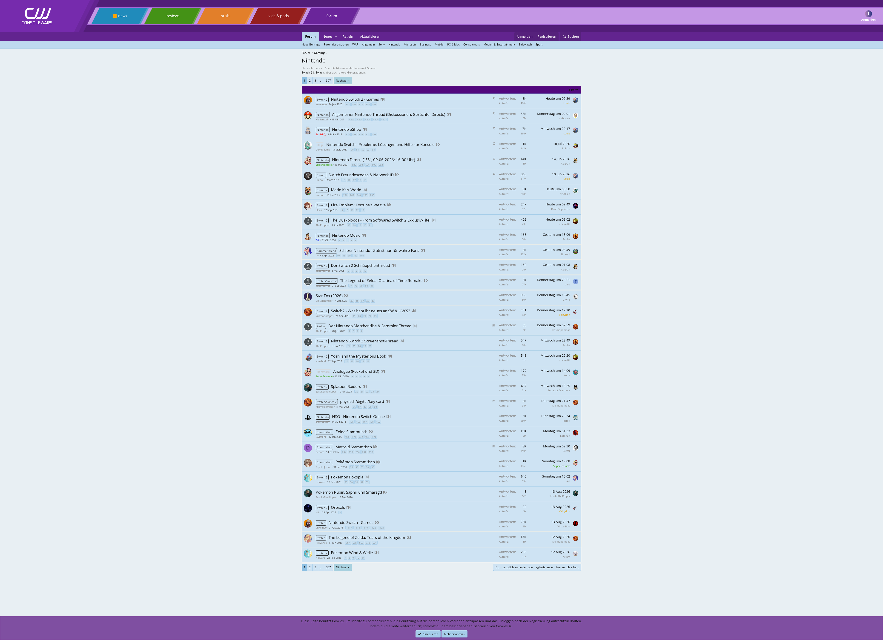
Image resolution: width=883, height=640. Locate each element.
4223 (352, 119)
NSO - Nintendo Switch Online (358, 416)
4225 (368, 119)
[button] (336, 36)
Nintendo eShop (346, 129)
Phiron (566, 148)
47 (362, 300)
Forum (310, 36)
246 (345, 195)
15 (343, 180)
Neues (328, 36)
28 (370, 346)
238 (371, 452)
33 (367, 482)
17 (354, 180)
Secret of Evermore (559, 390)
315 (368, 104)
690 (361, 164)
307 (328, 80)
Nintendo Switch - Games (351, 522)
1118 (357, 527)
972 (361, 436)
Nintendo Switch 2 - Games (355, 99)
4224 (360, 119)
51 (357, 149)
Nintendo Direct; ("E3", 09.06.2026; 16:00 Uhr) (373, 159)
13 (362, 210)
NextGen (565, 194)
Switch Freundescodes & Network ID (361, 174)
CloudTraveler (324, 300)
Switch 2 (307, 72)
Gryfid (566, 299)
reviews (173, 15)
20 (365, 225)
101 (362, 255)
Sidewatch (525, 44)
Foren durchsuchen (336, 44)
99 (349, 255)
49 (373, 300)
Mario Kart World (346, 189)
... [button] (321, 80)
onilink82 (564, 224)
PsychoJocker (323, 467)
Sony (381, 44)
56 (356, 467)
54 (373, 149)
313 (354, 104)
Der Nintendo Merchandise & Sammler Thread (369, 325)
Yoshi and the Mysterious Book (358, 356)
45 (351, 300)
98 (344, 255)
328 (374, 134)
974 (374, 436)
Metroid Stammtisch (353, 446)
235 (351, 452)
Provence (321, 542)
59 (372, 467)
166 (358, 421)
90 (375, 406)
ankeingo (321, 104)
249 (365, 195)
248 (359, 195)
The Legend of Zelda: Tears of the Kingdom (367, 537)
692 (374, 164)
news (122, 15)
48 (367, 300)
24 (348, 346)
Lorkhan (565, 435)
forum (331, 15)
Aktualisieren (370, 36)
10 (346, 210)
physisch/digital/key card (362, 401)
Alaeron (565, 163)
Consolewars (471, 44)
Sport (539, 44)
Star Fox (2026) (329, 295)
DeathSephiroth (560, 209)
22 (370, 316)
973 (367, 436)
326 (361, 134)
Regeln (348, 36)
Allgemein (368, 44)
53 (368, 149)
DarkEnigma (323, 149)
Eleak (319, 210)
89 (370, 406)
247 (352, 195)
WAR (355, 44)
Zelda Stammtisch (351, 431)
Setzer (566, 450)
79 (361, 285)
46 (357, 300)
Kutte (567, 375)
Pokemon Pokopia (347, 477)
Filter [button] (572, 90)
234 (344, 452)
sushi (225, 15)
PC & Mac (453, 44)
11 (352, 210)
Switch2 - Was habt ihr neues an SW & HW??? (370, 310)
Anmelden (868, 19)
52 (362, 149)
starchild (321, 361)
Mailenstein (323, 119)
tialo (567, 284)
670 (368, 542)
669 (361, 542)
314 (361, 104)
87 (359, 406)
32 (362, 482)
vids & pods (279, 15)
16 (349, 180)
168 (372, 421)
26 (359, 346)
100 (355, 255)
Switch (320, 72)
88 (365, 406)
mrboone (564, 118)
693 (381, 164)
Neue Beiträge (311, 44)
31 (356, 482)
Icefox (566, 420)
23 (375, 316)
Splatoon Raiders (346, 386)
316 (374, 104)
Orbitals (338, 507)
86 (354, 406)
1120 (373, 527)
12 (357, 210)
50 (352, 149)
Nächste (341, 80)
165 (352, 421)
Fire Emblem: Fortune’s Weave (358, 205)
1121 (381, 527)
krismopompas (324, 316)
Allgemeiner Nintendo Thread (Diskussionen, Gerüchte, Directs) (388, 114)
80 (366, 285)
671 (375, 542)
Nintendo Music (346, 235)
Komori (320, 195)
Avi (317, 255)
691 (367, 164)
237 (364, 452)
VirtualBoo (563, 526)
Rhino (319, 180)
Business (425, 44)
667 (348, 542)
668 (355, 542)
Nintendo (394, 44)
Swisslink (321, 436)
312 (348, 104)
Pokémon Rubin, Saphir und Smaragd (349, 492)
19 (365, 180)
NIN (318, 512)
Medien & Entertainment (499, 44)
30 (351, 482)
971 (354, 436)
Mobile (439, 44)
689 (354, 164)
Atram (566, 556)
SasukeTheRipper (326, 391)
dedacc (320, 452)
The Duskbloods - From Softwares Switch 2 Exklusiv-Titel (380, 220)
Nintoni (565, 254)
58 (367, 467)
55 (351, 467)
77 (350, 285)
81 (371, 285)
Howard (320, 482)
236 (357, 452)
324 (348, 134)
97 (338, 255)
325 (354, 134)
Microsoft (410, 44)
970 (347, 436)
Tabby (566, 239)
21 (370, 225)
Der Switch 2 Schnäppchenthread (360, 265)
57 (362, 467)
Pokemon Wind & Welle (352, 552)
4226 (376, 119)
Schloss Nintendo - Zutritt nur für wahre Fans (379, 250)
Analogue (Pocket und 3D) (356, 371)
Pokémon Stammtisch (355, 461)
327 (368, 134)
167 (365, 421)
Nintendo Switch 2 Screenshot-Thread (364, 341)
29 (346, 482)
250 (372, 195)
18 (359, 180)
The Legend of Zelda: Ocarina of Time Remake (381, 280)
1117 (349, 527)
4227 (384, 119)
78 (356, 285)
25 (354, 346)
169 (378, 421)
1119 (365, 527)
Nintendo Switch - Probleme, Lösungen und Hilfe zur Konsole (380, 144)
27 (364, 346)
